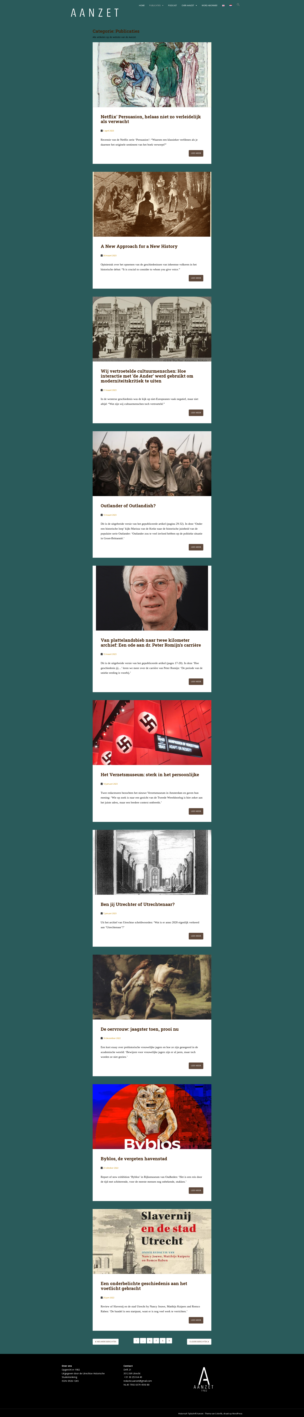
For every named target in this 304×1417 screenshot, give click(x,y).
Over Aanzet (188, 5)
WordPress (237, 1413)
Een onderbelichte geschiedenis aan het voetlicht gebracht (144, 1285)
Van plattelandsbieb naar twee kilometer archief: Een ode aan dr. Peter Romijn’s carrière (151, 642)
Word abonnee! (209, 5)
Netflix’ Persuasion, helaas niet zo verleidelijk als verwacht (151, 119)
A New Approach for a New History (139, 246)
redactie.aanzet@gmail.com (138, 1380)
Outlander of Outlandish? (128, 506)
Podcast (172, 5)
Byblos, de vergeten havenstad (134, 1159)
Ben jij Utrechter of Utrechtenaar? (137, 904)
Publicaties (155, 5)
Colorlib (218, 1413)
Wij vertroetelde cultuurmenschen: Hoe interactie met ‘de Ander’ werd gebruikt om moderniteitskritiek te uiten (147, 376)
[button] (238, 5)
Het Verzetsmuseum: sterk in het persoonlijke (150, 774)
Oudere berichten (198, 1341)
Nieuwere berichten (106, 1341)
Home (142, 5)
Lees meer (196, 153)
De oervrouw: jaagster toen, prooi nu (140, 1029)
